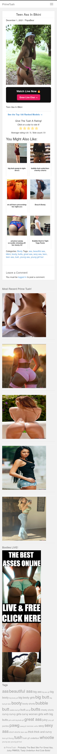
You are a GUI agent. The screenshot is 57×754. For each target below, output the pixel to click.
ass (30, 251)
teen (45, 254)
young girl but (37, 256)
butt (22, 709)
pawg (14, 725)
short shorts (14, 731)
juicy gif (51, 720)
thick (30, 732)
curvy (5, 714)
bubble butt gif (15, 710)
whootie (47, 737)
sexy (41, 726)
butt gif (28, 710)
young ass (25, 256)
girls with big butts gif (16, 720)
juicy (45, 720)
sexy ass (37, 254)
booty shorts (28, 703)
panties (5, 725)
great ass (28, 254)
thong (11, 738)
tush (17, 256)
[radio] (20, 129)
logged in (22, 277)
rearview (30, 726)
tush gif (26, 738)
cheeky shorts (47, 709)
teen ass (10, 256)
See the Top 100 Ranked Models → (25, 114)
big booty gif (13, 698)
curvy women (30, 714)
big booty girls (27, 697)
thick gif (5, 738)
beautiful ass (39, 251)
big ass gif (46, 692)
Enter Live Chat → (29, 97)
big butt (42, 697)
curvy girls (15, 714)
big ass (37, 691)
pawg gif (23, 726)
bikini (8, 254)
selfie (36, 726)
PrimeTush (8, 4)
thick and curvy (43, 732)
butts (20, 254)
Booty (20, 251)
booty (14, 254)
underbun (34, 738)
